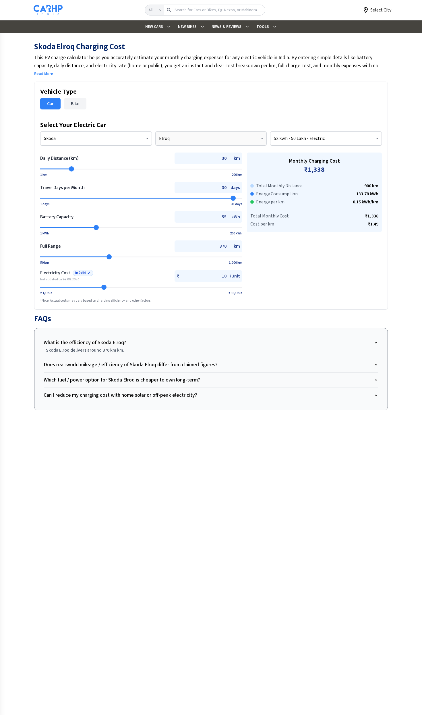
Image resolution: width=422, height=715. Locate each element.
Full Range (50, 246)
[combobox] (96, 138)
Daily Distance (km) (59, 158)
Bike (75, 104)
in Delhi (80, 272)
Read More (43, 74)
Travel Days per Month (62, 187)
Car (50, 104)
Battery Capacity (56, 216)
